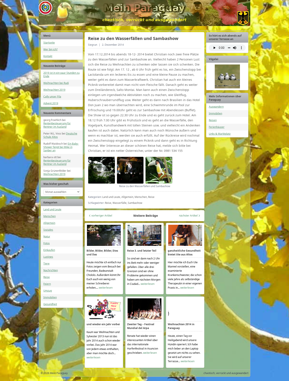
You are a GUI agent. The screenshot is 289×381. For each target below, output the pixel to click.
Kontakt (47, 56)
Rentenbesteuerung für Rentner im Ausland (57, 125)
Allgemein (49, 223)
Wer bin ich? (50, 49)
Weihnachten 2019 (54, 90)
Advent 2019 (50, 103)
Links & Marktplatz (220, 134)
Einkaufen (49, 250)
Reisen (213, 120)
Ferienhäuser (216, 127)
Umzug (47, 290)
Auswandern (216, 106)
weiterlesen (106, 287)
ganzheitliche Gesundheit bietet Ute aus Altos (184, 252)
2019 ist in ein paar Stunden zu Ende (61, 74)
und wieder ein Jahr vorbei (103, 324)
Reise (46, 277)
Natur (46, 236)
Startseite (49, 42)
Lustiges (48, 257)
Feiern (47, 284)
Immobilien (50, 297)
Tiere (46, 263)
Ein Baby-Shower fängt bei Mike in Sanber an (61, 147)
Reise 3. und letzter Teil (141, 250)
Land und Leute (52, 209)
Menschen (49, 216)
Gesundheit (50, 304)
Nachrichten (50, 270)
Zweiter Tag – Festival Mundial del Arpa (140, 326)
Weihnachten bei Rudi (56, 83)
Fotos (46, 243)
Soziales (48, 230)
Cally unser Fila (52, 96)
